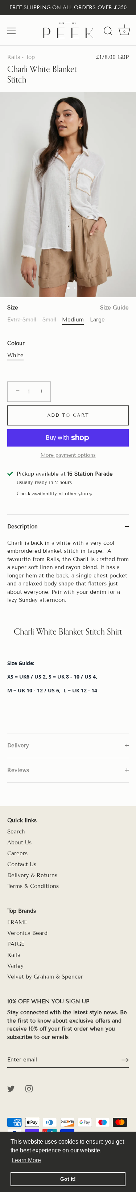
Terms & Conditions (33, 886)
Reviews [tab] (18, 770)
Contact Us (21, 864)
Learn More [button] (26, 1160)
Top (30, 57)
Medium (73, 319)
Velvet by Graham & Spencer (45, 976)
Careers (17, 853)
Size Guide (114, 307)
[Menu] (12, 31)
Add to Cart (68, 415)
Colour (16, 343)
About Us (19, 842)
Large (97, 319)
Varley (15, 966)
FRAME (17, 922)
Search (16, 831)
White (15, 355)
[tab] (68, 636)
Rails (13, 57)
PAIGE (15, 944)
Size (68, 307)
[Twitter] (11, 1088)
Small (49, 319)
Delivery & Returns (32, 875)
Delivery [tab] (18, 745)
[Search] (108, 32)
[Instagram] (29, 1088)
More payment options (68, 455)
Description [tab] (22, 526)
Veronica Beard (27, 933)
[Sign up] (125, 1060)
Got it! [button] (68, 1179)
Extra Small (21, 319)
